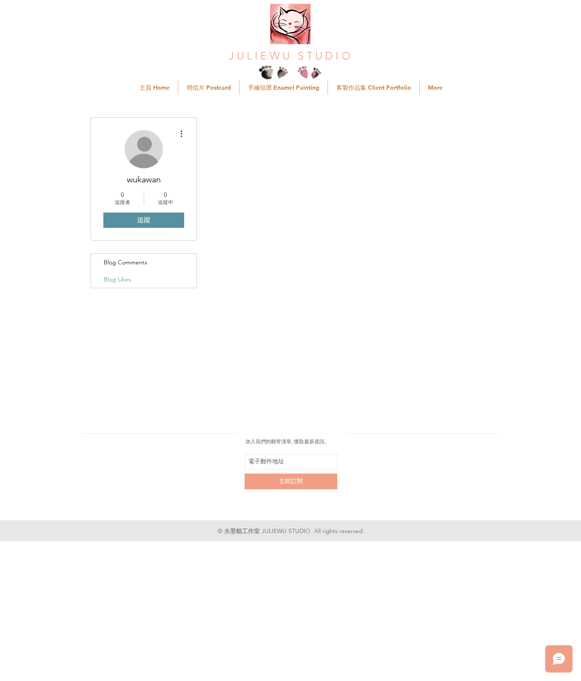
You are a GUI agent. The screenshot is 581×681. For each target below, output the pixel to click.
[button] (373, 88)
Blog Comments (125, 262)
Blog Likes (117, 279)
